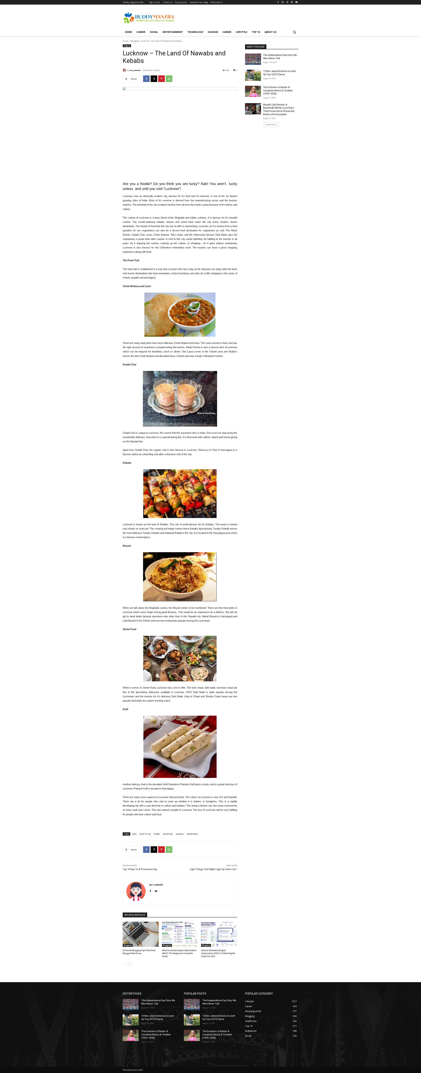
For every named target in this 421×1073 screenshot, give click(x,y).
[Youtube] (296, 2)
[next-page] (130, 964)
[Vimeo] (292, 2)
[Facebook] (278, 2)
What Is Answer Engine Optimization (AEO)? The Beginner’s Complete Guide (179, 953)
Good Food (168, 834)
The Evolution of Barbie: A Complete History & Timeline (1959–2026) (278, 90)
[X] (287, 2)
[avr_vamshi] (125, 70)
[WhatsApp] (169, 78)
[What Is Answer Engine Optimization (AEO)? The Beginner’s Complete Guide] (180, 934)
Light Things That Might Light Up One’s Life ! (213, 869)
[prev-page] (125, 964)
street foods (192, 834)
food (134, 834)
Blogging (135, 41)
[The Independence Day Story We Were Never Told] (253, 59)
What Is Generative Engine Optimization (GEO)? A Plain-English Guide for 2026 (218, 953)
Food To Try (145, 834)
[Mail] (156, 890)
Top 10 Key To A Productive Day (140, 869)
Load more (270, 124)
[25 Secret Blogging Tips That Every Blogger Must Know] (141, 934)
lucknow (179, 834)
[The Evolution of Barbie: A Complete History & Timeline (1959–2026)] (253, 91)
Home (125, 41)
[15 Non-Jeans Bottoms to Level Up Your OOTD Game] (253, 75)
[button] (294, 32)
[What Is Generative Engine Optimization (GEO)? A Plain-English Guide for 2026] (219, 934)
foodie (157, 834)
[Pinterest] (161, 78)
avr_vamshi (135, 70)
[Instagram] (283, 2)
